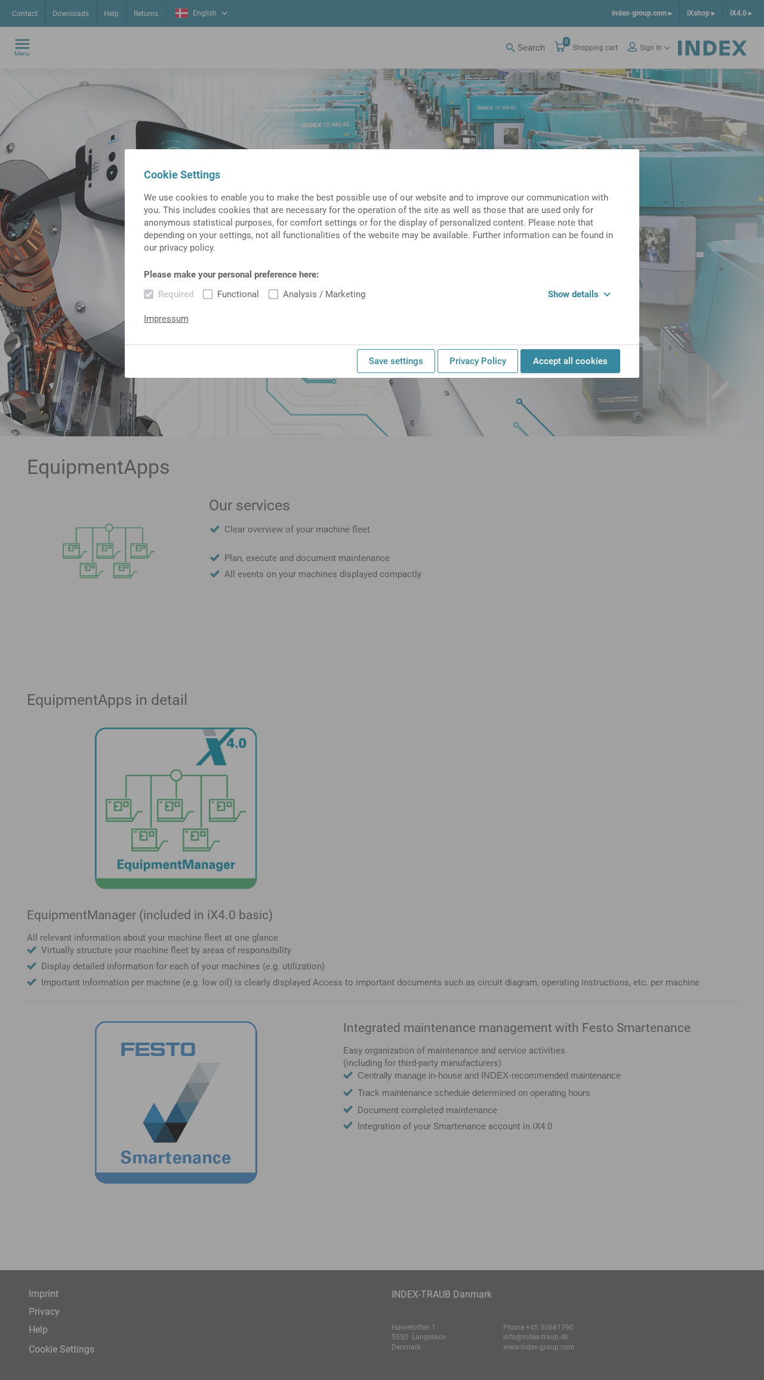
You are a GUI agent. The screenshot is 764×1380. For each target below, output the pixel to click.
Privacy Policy (477, 361)
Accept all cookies (570, 361)
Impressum (166, 318)
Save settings (396, 361)
